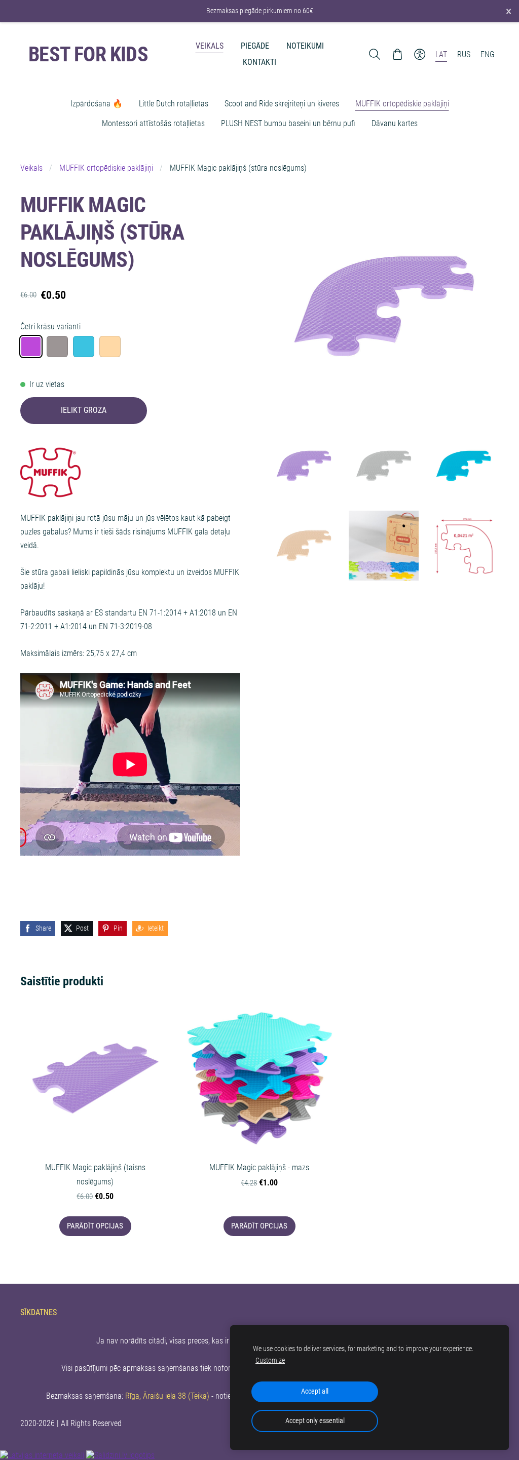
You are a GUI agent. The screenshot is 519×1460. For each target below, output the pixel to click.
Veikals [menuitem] (210, 46)
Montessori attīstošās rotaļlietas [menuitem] (153, 123)
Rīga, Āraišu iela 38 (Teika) (167, 1396)
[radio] (31, 346)
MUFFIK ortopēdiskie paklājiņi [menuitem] (402, 103)
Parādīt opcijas (95, 1226)
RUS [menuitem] (463, 54)
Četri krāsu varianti (50, 326)
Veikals (31, 168)
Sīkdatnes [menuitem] (38, 1312)
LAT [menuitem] (441, 54)
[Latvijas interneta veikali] (42, 1455)
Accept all (314, 1391)
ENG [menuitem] (487, 54)
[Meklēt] (374, 54)
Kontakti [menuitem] (259, 62)
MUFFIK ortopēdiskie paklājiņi (106, 168)
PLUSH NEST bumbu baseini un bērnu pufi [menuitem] (288, 123)
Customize (270, 1360)
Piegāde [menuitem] (255, 46)
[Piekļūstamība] (420, 54)
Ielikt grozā (83, 410)
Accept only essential (315, 1420)
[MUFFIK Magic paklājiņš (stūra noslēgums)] (304, 466)
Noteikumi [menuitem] (305, 46)
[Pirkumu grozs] (397, 54)
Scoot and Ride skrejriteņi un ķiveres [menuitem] (282, 103)
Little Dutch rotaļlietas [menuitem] (173, 103)
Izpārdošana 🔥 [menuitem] (96, 103)
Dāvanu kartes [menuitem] (395, 123)
